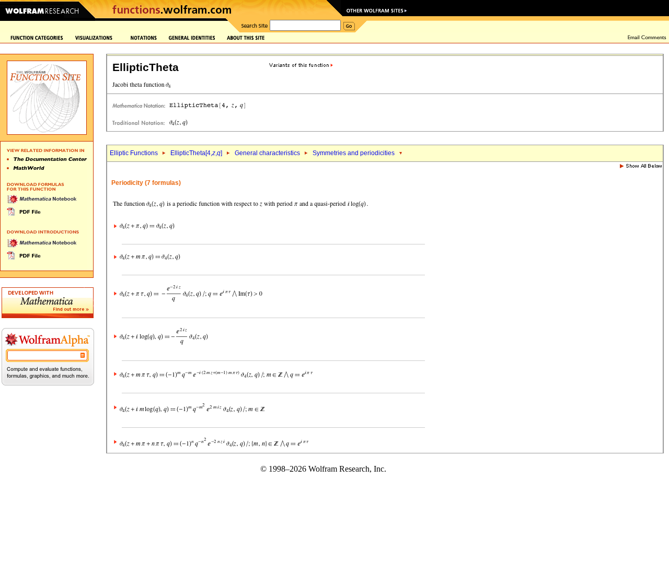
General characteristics (267, 153)
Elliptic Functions (134, 153)
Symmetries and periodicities (354, 153)
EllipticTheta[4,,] (196, 153)
